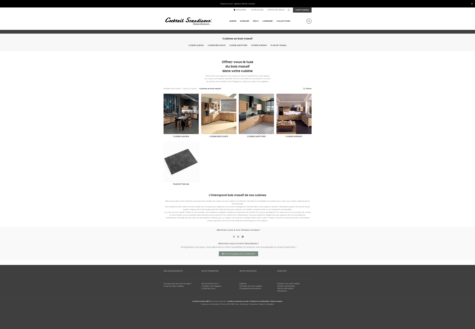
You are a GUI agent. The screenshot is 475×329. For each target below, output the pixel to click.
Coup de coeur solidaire (174, 286)
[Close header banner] (472, 3)
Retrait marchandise (286, 286)
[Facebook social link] (234, 236)
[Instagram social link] (238, 236)
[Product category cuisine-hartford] (256, 116)
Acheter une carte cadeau (288, 283)
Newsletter (282, 291)
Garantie (243, 283)
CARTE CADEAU (302, 10)
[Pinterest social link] (242, 236)
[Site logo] (188, 21)
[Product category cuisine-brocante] (218, 116)
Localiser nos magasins (211, 286)
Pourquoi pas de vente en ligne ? (178, 283)
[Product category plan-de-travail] (181, 164)
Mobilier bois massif (172, 88)
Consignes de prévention (250, 288)
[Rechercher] (309, 21)
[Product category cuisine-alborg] (181, 116)
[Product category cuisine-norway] (294, 116)
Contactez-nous (208, 288)
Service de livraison (285, 288)
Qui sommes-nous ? (210, 283)
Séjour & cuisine (190, 88)
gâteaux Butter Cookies (244, 4)
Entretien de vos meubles (250, 286)
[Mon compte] (289, 9)
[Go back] (219, 38)
